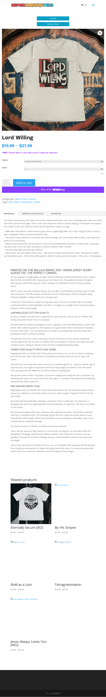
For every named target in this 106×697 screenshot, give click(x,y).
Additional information (32, 213)
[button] (100, 33)
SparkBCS (56, 693)
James (37, 202)
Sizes (4, 167)
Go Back (53, 18)
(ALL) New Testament (20, 202)
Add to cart (24, 183)
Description (9, 213)
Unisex (32, 199)
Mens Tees (21, 199)
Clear (102, 173)
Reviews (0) (56, 213)
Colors (5, 160)
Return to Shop (53, 24)
